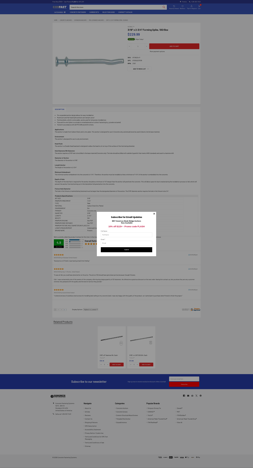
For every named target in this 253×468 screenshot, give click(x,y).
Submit (126, 249)
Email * (103, 239)
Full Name (104, 231)
